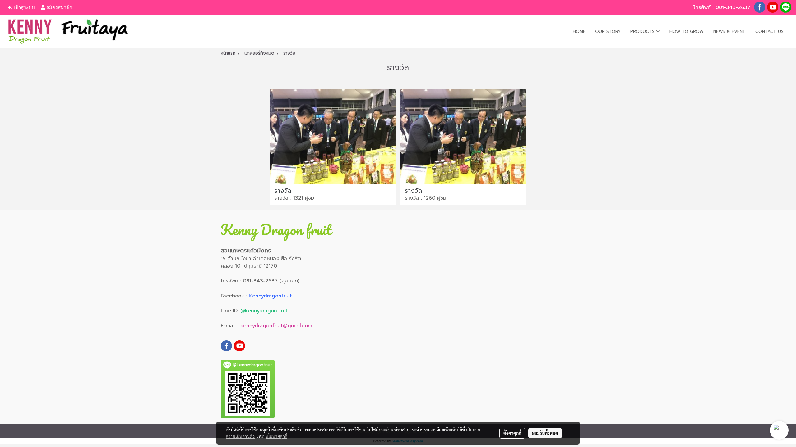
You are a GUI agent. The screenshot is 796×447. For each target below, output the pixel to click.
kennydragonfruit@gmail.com (276, 325)
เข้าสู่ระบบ (23, 7)
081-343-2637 (733, 7)
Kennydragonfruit (270, 296)
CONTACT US (769, 31)
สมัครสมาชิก (58, 7)
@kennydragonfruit (264, 310)
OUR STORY (608, 31)
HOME (579, 31)
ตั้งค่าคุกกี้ (512, 433)
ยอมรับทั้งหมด (545, 433)
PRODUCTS (643, 31)
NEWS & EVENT (729, 31)
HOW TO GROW (686, 31)
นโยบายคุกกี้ (276, 436)
